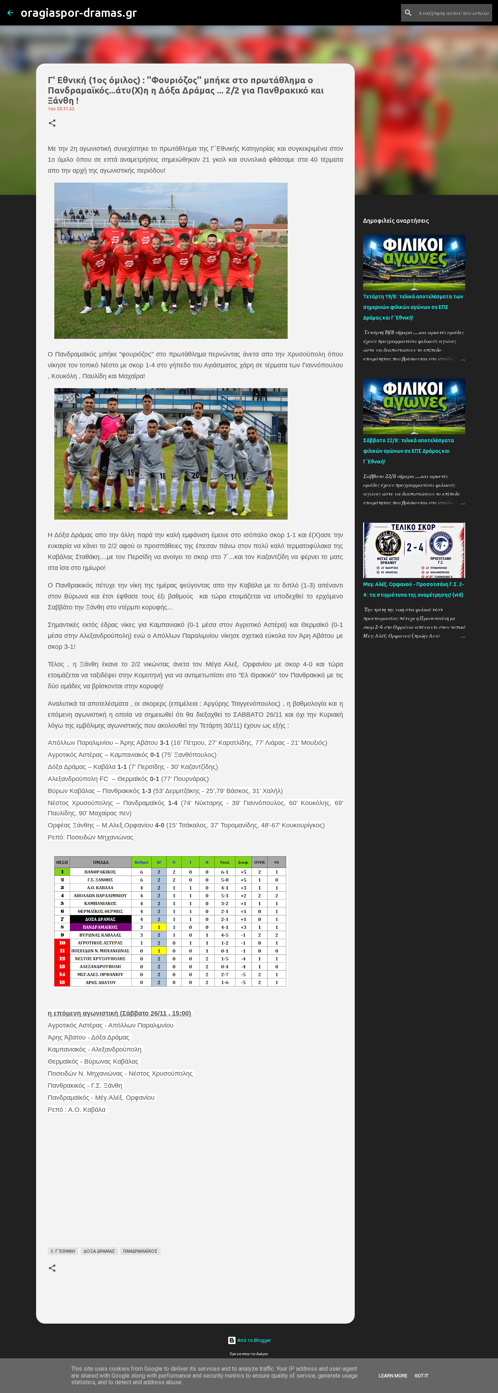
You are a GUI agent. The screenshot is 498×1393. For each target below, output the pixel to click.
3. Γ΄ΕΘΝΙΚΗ (63, 1251)
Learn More (393, 1375)
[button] (52, 124)
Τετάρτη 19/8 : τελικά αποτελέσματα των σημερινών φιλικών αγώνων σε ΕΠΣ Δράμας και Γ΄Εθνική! (413, 307)
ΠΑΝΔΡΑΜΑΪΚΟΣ (140, 1251)
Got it (421, 1375)
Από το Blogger (253, 1340)
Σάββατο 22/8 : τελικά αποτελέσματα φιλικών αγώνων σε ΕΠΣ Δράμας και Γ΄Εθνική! (408, 450)
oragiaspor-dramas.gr (78, 12)
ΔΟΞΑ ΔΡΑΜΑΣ (99, 1251)
